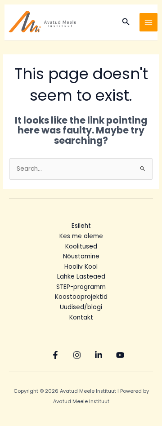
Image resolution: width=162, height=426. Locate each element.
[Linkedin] (98, 355)
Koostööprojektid (81, 297)
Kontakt (81, 317)
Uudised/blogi (81, 307)
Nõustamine (81, 256)
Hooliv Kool (81, 266)
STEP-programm (81, 287)
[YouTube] (120, 355)
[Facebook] (55, 355)
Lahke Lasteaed (81, 276)
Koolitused (81, 246)
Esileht (81, 226)
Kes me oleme (81, 236)
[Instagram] (77, 355)
